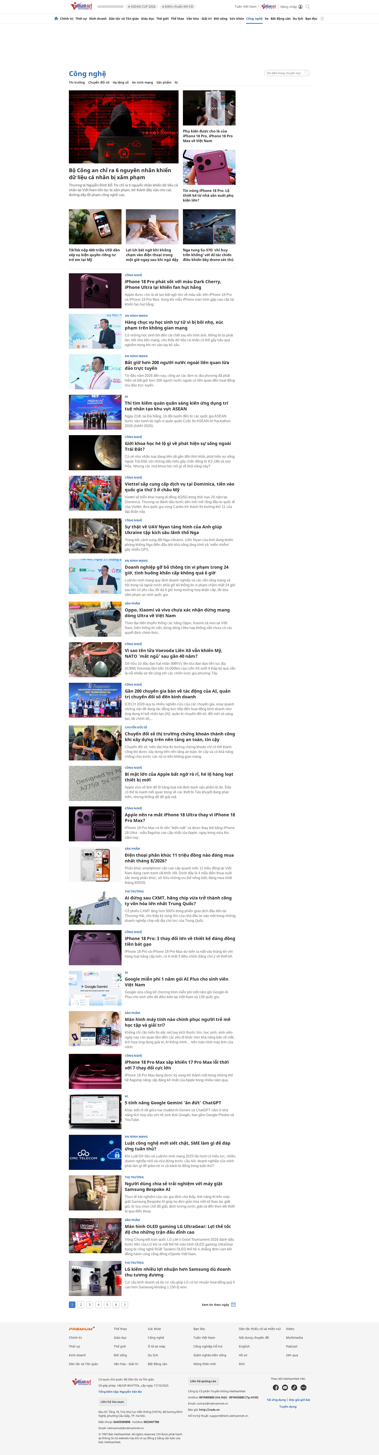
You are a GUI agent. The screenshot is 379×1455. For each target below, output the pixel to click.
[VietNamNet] (56, 19)
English (244, 1346)
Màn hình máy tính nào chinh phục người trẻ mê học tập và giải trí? (178, 1022)
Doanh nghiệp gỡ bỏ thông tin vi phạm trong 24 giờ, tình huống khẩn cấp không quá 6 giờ (177, 570)
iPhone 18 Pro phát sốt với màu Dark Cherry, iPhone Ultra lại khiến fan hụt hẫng (173, 284)
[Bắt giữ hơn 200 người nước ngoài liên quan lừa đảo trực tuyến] (95, 371)
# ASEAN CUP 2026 (142, 6)
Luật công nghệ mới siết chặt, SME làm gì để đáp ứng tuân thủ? (178, 1146)
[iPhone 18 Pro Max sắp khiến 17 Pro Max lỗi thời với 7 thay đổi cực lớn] (95, 1071)
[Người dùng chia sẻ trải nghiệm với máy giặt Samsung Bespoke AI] (95, 1192)
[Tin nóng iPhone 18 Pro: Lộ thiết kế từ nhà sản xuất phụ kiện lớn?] (209, 167)
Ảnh (242, 1364)
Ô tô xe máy (156, 1346)
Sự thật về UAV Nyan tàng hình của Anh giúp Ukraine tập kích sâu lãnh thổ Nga (173, 529)
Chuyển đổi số (98, 82)
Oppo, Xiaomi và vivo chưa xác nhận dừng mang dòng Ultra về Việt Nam (177, 612)
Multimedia (294, 1337)
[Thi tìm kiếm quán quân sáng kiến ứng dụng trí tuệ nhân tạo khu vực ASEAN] (95, 412)
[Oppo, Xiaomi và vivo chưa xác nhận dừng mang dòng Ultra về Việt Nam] (95, 619)
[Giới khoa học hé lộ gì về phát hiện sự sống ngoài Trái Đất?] (95, 452)
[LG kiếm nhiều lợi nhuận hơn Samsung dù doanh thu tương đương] (95, 1278)
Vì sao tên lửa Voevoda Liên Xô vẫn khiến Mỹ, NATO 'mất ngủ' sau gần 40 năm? (173, 653)
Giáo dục (147, 18)
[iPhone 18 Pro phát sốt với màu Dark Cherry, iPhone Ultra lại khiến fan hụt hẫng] (95, 290)
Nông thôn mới (204, 1364)
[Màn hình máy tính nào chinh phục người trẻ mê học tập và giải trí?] (95, 1028)
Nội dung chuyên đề (254, 1337)
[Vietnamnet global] (268, 8)
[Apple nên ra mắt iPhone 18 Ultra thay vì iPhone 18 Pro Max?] (95, 824)
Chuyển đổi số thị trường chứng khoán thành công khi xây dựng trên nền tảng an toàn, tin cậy (180, 736)
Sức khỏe (237, 18)
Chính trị (66, 18)
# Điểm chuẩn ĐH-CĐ (177, 6)
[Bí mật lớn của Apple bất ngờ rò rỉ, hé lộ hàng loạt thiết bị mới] (95, 783)
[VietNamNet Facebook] (276, 1389)
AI (176, 82)
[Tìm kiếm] (307, 6)
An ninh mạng (142, 82)
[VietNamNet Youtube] (285, 1389)
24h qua (292, 1355)
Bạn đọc (311, 18)
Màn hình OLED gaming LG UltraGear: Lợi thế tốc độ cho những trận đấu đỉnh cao (178, 1229)
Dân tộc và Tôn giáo (124, 18)
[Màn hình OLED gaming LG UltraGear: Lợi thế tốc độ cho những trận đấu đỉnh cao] (95, 1235)
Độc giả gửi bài (299, 1400)
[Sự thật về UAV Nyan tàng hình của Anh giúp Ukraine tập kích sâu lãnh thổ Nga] (95, 536)
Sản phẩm (163, 82)
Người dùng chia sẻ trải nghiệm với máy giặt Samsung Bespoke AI (174, 1186)
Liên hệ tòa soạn (112, 1402)
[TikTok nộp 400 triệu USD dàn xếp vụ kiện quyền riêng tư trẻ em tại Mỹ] (95, 226)
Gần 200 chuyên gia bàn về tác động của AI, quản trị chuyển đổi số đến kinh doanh (178, 694)
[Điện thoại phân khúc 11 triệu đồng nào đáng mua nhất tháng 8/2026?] (95, 864)
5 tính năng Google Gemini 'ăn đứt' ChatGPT (173, 1103)
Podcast (291, 1346)
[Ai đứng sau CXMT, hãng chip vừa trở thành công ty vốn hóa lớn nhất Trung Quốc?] (95, 907)
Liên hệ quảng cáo (203, 1381)
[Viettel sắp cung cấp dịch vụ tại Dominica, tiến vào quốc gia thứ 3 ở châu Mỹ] (95, 493)
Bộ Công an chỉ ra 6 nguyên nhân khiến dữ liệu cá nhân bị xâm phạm (120, 173)
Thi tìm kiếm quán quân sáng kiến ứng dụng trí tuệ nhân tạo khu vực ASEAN (176, 406)
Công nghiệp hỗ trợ (207, 1346)
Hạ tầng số (121, 82)
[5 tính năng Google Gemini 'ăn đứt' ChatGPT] (95, 1112)
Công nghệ (254, 18)
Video (290, 1329)
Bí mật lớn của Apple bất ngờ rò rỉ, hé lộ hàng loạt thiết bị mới (179, 777)
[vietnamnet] (82, 11)
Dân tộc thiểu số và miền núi (260, 1329)
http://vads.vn (209, 1410)
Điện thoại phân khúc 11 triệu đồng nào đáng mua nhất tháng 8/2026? (179, 858)
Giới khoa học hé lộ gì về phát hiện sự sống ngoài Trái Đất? (178, 446)
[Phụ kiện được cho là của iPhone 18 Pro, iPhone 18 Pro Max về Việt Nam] (209, 107)
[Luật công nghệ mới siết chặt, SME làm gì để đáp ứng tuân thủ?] (95, 1152)
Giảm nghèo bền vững (209, 1355)
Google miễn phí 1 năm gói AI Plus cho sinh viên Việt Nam (176, 982)
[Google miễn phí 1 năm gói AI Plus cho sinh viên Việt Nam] (95, 988)
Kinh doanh (98, 18)
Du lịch (298, 18)
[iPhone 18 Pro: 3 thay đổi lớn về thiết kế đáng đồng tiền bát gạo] (95, 947)
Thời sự (81, 18)
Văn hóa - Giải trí (199, 18)
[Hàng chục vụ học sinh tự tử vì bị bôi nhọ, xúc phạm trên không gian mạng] (95, 331)
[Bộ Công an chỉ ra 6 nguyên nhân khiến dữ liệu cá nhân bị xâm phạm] (124, 126)
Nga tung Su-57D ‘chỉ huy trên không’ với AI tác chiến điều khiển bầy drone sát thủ (208, 255)
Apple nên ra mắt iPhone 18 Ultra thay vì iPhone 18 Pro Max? (180, 817)
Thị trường (77, 82)
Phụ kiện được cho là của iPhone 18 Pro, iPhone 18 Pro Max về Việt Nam (208, 136)
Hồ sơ (243, 1355)
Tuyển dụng (288, 1407)
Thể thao (177, 18)
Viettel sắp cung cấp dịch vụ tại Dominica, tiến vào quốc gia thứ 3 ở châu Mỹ (179, 487)
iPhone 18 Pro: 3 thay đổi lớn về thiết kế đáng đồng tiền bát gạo (180, 941)
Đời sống (220, 18)
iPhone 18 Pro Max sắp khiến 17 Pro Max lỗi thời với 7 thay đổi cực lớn (177, 1065)
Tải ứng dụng (276, 1400)
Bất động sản (281, 18)
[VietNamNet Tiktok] (294, 1389)
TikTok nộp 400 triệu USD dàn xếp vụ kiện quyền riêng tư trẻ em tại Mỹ (94, 255)
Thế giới (162, 18)
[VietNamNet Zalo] (303, 1389)
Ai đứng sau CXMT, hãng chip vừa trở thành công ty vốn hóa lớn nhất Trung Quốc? (178, 900)
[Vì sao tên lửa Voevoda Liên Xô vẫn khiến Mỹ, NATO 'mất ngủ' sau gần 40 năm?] (95, 659)
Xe (266, 18)
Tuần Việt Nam (245, 6)
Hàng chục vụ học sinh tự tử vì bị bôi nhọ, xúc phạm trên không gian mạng (174, 325)
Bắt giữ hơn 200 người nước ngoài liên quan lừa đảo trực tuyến (177, 365)
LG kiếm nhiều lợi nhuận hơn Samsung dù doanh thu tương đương (178, 1272)
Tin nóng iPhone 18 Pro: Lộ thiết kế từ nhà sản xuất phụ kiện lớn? (208, 195)
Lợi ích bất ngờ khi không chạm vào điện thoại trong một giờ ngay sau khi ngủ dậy (152, 255)
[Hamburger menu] (322, 18)
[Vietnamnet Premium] (82, 1330)
